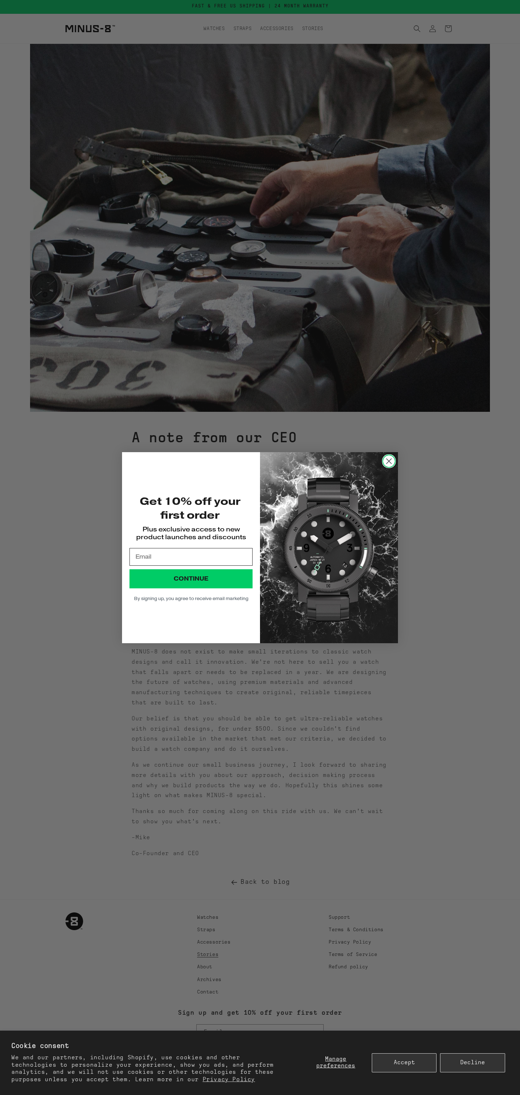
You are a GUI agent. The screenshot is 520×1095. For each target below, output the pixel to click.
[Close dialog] (389, 461)
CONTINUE (191, 578)
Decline (472, 1063)
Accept (404, 1063)
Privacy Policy (229, 1080)
